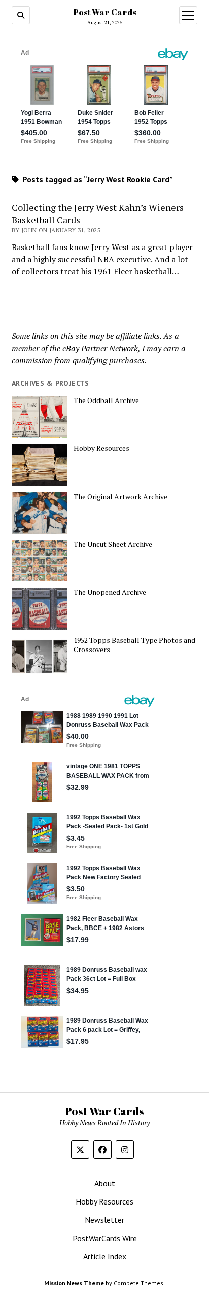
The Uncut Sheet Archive (113, 544)
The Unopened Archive (110, 592)
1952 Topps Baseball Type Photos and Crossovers (134, 645)
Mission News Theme (74, 1283)
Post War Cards (105, 12)
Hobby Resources (101, 448)
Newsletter (104, 1220)
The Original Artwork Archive (120, 496)
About (104, 1183)
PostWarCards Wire (105, 1238)
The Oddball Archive (106, 400)
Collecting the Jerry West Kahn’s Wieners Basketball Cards (98, 213)
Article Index (104, 1256)
